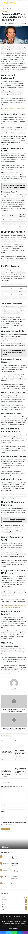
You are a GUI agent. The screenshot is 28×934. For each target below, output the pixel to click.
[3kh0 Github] (5, 872)
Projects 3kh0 (14, 863)
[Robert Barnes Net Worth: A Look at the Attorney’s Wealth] (7, 745)
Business (4, 906)
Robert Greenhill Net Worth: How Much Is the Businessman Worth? (20, 770)
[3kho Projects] (5, 879)
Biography (8, 8)
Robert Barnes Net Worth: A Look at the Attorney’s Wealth (6, 753)
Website (3, 817)
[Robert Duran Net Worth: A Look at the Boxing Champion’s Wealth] (21, 744)
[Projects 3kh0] (5, 865)
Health (3, 904)
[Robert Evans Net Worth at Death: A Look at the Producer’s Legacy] (7, 764)
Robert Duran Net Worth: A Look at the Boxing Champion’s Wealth (20, 753)
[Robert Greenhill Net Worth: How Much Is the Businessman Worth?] (21, 763)
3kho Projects (5, 848)
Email (3, 811)
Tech (3, 909)
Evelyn (5, 23)
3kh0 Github (14, 870)
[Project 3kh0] (5, 859)
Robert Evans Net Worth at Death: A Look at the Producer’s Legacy (6, 772)
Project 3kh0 (14, 857)
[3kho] (10, 2)
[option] (14, 841)
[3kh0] (5, 885)
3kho (3, 897)
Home (3, 8)
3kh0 (12, 883)
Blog (3, 902)
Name (3, 805)
